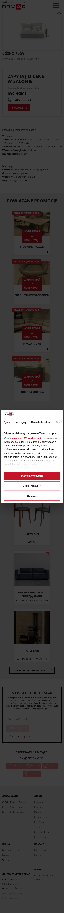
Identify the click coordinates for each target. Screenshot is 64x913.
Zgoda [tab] (7, 422)
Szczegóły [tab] (21, 422)
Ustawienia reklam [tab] (41, 422)
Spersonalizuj (30, 486)
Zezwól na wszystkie (32, 475)
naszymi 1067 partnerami (26, 438)
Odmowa (32, 496)
